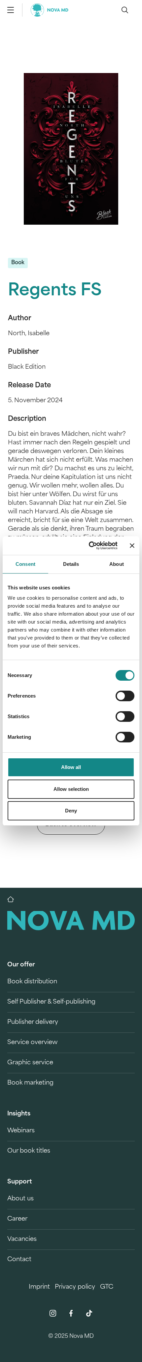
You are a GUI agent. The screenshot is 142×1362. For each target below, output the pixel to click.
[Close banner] (132, 545)
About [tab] (116, 564)
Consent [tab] (25, 564)
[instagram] (52, 1313)
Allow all (71, 767)
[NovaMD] (13, 899)
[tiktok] (89, 1313)
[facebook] (71, 1313)
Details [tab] (71, 564)
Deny (71, 810)
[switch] (125, 696)
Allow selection (71, 789)
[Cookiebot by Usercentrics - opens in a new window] (89, 545)
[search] (125, 10)
